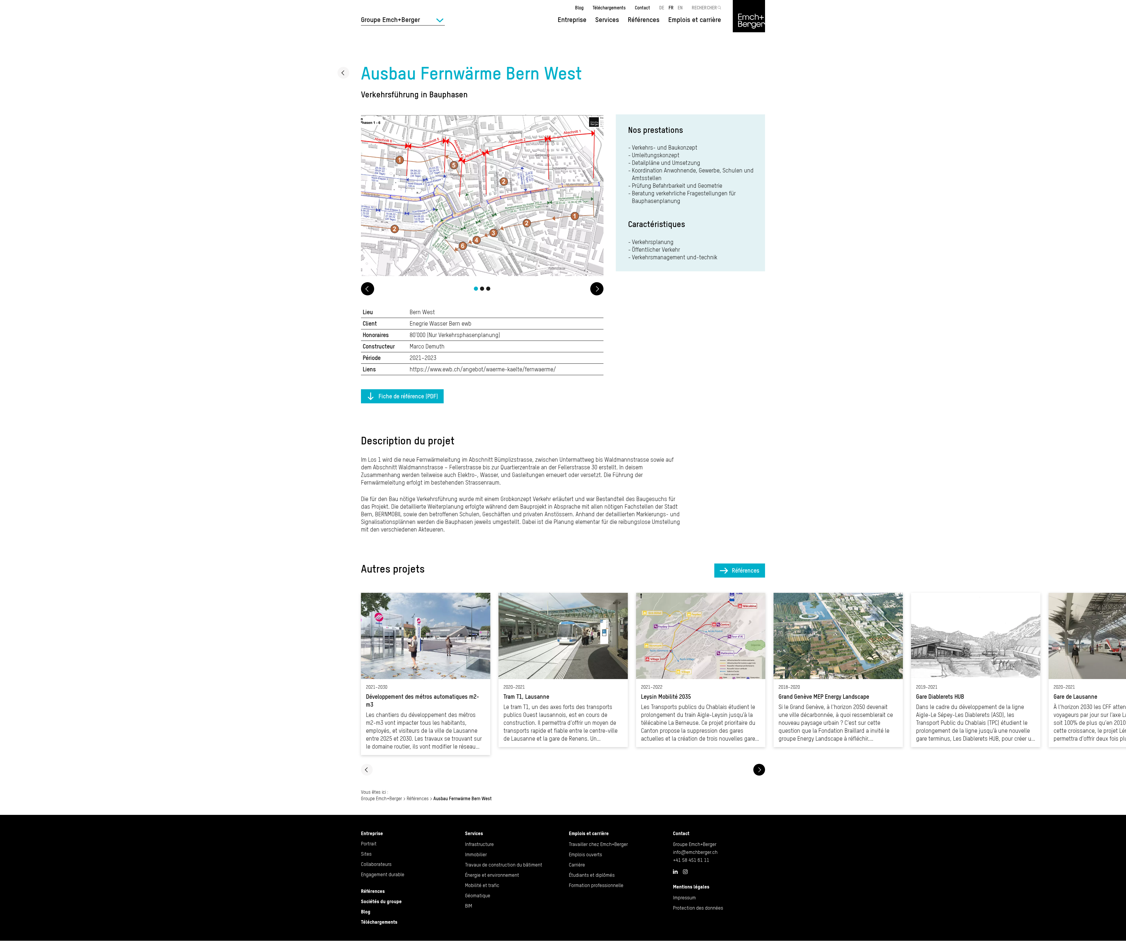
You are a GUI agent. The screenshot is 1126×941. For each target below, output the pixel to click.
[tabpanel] (482, 196)
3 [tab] (488, 289)
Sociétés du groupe (381, 901)
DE (661, 7)
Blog (579, 7)
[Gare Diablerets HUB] (975, 670)
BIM (468, 906)
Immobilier (476, 854)
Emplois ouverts (585, 854)
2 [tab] (482, 289)
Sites (366, 854)
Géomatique (477, 895)
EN (680, 7)
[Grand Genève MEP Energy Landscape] (838, 670)
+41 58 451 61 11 (691, 860)
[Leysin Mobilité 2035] (700, 670)
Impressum (684, 898)
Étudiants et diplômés (592, 875)
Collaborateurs (376, 864)
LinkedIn (675, 871)
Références (643, 19)
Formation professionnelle (596, 885)
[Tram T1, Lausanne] (563, 670)
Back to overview (343, 73)
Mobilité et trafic (482, 885)
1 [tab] (476, 289)
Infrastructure (479, 844)
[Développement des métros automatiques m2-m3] (425, 674)
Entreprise (372, 833)
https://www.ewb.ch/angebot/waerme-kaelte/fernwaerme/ (483, 369)
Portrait (369, 844)
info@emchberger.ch (695, 852)
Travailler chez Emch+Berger (598, 844)
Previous (367, 288)
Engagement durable (382, 874)
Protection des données (698, 908)
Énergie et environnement (492, 875)
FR (671, 7)
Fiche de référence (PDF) (408, 396)
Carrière (577, 865)
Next (596, 288)
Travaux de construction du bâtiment (503, 865)
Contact (642, 7)
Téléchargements (609, 7)
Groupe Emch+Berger (381, 798)
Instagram (685, 871)
